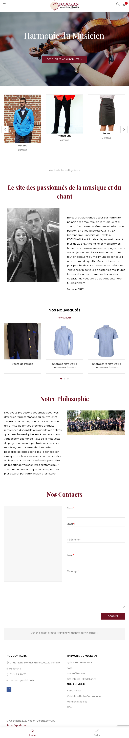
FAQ (69, 668)
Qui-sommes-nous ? (79, 662)
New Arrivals (64, 317)
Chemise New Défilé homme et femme (64, 365)
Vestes (22, 145)
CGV (69, 707)
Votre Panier (74, 690)
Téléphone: (74, 539)
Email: (71, 524)
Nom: (70, 508)
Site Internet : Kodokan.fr (81, 679)
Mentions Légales (77, 701)
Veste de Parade (22, 364)
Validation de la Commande (84, 696)
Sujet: (71, 555)
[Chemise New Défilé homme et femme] (64, 340)
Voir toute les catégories (63, 170)
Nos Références (76, 673)
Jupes (107, 133)
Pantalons (64, 135)
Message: (73, 571)
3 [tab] (68, 378)
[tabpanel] (22, 348)
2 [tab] (64, 378)
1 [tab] (61, 378)
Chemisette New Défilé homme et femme (106, 365)
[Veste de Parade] (22, 340)
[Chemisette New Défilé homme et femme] (106, 340)
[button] (123, 4)
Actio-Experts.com (17, 725)
